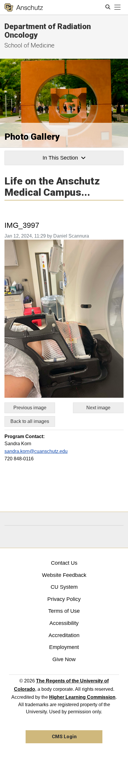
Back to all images (29, 421)
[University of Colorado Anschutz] (23, 7)
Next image (98, 407)
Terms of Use (64, 611)
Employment (64, 647)
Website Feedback (64, 575)
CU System (64, 587)
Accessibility (64, 623)
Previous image (29, 407)
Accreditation (64, 635)
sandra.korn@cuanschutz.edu (36, 451)
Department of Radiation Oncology (47, 30)
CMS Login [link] (64, 736)
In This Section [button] (60, 158)
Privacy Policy (64, 599)
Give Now (64, 659)
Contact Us (64, 563)
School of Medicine (29, 45)
